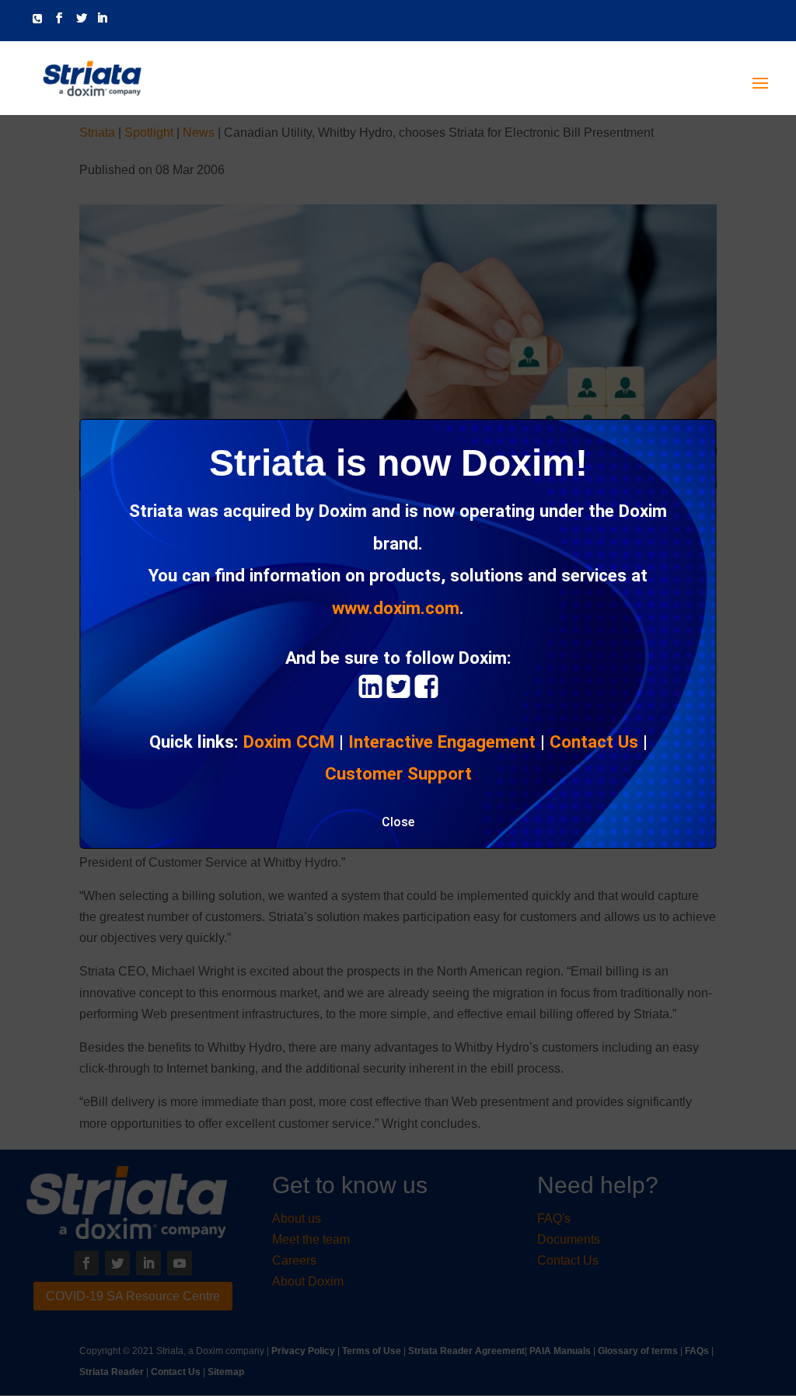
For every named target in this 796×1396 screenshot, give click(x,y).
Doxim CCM (288, 741)
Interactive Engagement (442, 741)
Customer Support (398, 773)
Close (398, 822)
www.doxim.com (395, 608)
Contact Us (594, 741)
